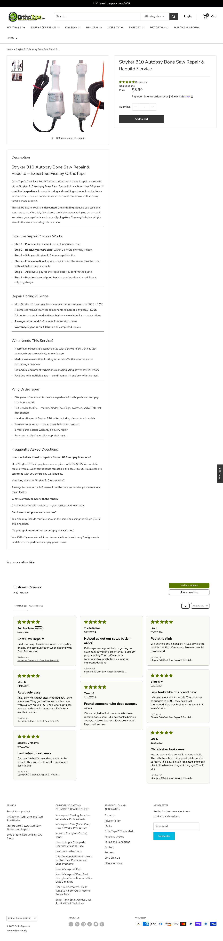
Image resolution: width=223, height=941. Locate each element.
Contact (108, 847)
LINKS (10, 38)
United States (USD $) (19, 918)
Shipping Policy (113, 863)
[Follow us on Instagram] (83, 924)
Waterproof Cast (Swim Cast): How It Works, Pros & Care (73, 826)
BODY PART (14, 27)
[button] (127, 82)
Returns (109, 852)
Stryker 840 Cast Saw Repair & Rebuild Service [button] (104, 671)
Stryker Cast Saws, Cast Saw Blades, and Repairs (24, 827)
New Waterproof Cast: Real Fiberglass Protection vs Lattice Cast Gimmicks (74, 878)
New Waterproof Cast (68, 869)
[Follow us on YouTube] (96, 924)
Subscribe (164, 836)
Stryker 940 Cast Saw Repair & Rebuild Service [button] (37, 774)
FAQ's (108, 826)
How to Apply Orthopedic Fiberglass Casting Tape (71, 844)
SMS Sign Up (112, 858)
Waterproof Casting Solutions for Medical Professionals (73, 817)
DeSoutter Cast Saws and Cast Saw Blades (25, 818)
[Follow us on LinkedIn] (102, 924)
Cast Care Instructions (69, 851)
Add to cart (141, 119)
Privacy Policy (112, 821)
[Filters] (185, 606)
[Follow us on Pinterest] (89, 924)
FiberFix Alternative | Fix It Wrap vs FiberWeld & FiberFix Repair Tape (73, 890)
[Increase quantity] (152, 107)
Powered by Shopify (17, 930)
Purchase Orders (114, 836)
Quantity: (124, 107)
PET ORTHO (157, 27)
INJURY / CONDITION (43, 27)
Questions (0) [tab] (36, 605)
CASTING (71, 27)
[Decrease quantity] (135, 107)
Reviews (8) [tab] (21, 605)
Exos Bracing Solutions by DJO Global (24, 836)
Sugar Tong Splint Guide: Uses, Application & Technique (74, 901)
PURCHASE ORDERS (187, 27)
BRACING (92, 27)
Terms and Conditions (117, 842)
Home (10, 49)
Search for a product (18, 811)
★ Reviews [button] (220, 473)
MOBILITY (113, 27)
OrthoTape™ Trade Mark (119, 831)
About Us (110, 815)
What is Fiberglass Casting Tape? (71, 835)
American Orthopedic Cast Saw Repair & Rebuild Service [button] (38, 660)
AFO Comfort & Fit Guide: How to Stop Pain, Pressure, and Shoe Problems (74, 860)
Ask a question (189, 592)
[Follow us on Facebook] (71, 924)
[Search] (173, 16)
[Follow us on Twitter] (77, 924)
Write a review (189, 585)
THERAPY (135, 27)
